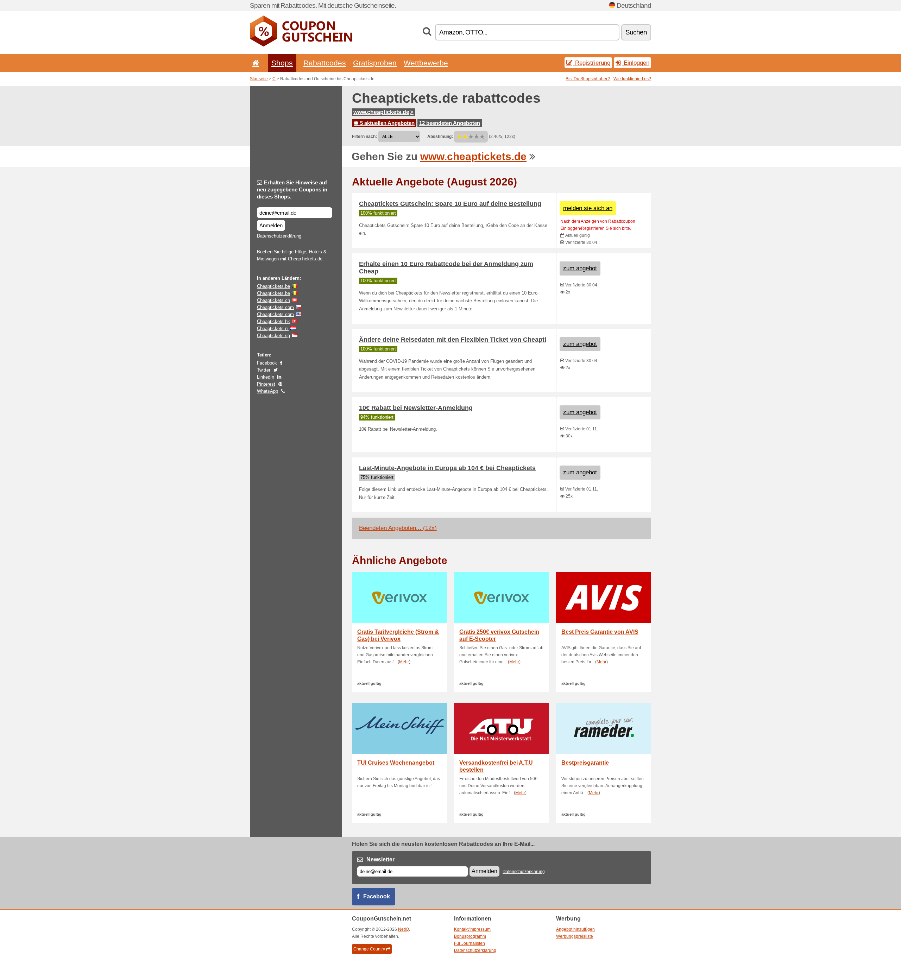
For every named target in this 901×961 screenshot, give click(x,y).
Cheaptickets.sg (273, 335)
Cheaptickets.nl (273, 328)
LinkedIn (265, 377)
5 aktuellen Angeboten (387, 123)
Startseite (259, 78)
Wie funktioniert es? (632, 78)
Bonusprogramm (470, 936)
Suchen (636, 32)
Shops (282, 63)
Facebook (267, 363)
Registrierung (591, 62)
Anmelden (271, 225)
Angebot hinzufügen (575, 929)
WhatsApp (267, 391)
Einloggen (635, 62)
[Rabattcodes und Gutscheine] (301, 45)
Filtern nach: (364, 136)
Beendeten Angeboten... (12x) (398, 528)
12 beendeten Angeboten (449, 123)
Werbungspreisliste (574, 936)
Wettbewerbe (426, 63)
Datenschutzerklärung (279, 236)
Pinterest (266, 384)
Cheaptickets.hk (273, 321)
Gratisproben (375, 63)
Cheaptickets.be (273, 286)
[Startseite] (254, 63)
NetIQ (403, 929)
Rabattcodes (324, 63)
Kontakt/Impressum (472, 929)
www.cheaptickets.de (381, 112)
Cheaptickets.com (275, 307)
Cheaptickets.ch (273, 300)
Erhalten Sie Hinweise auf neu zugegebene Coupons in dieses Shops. (292, 189)
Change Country (369, 949)
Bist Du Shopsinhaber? (588, 78)
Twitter (263, 370)
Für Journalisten (469, 943)
